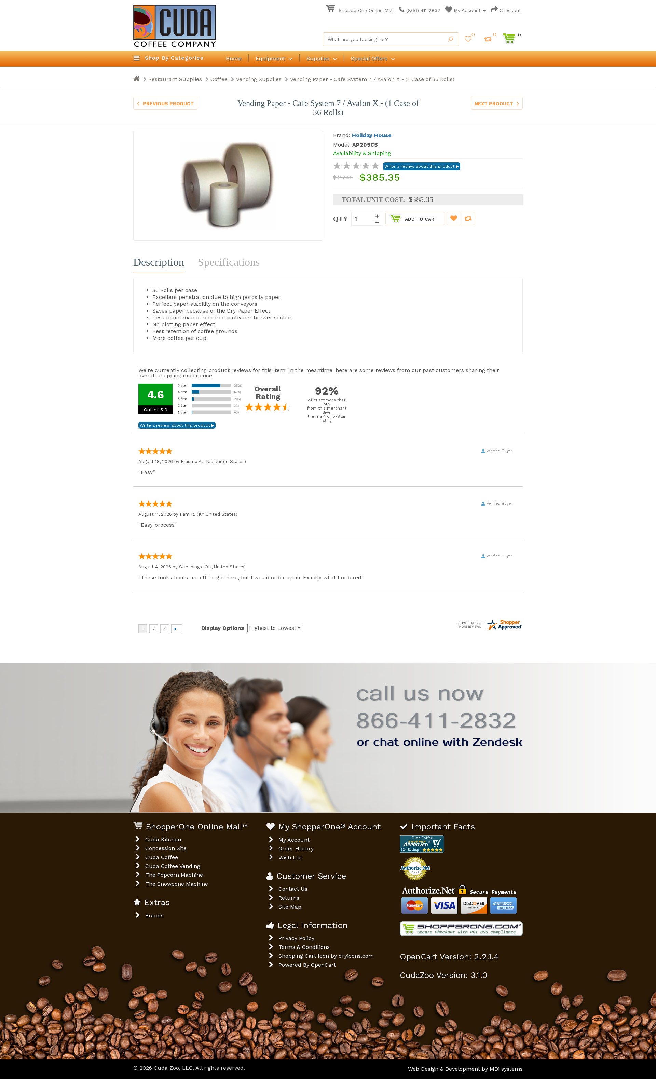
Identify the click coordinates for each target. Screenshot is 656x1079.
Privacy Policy (296, 938)
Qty (340, 218)
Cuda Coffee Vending (172, 866)
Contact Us (293, 889)
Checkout (509, 10)
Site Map (289, 906)
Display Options (222, 628)
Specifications (229, 262)
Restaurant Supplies (175, 79)
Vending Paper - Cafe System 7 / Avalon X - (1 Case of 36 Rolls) (372, 79)
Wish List (290, 857)
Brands (154, 915)
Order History (296, 848)
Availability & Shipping (362, 153)
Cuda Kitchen (163, 839)
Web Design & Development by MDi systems (465, 1069)
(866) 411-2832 (422, 10)
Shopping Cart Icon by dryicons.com (326, 956)
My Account (467, 10)
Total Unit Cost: (373, 199)
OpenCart (323, 965)
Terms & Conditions (304, 947)
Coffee (219, 79)
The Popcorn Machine (174, 875)
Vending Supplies (259, 79)
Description (158, 262)
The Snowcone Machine (176, 884)
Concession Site (166, 848)
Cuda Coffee (161, 857)
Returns (288, 898)
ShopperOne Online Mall (365, 10)
